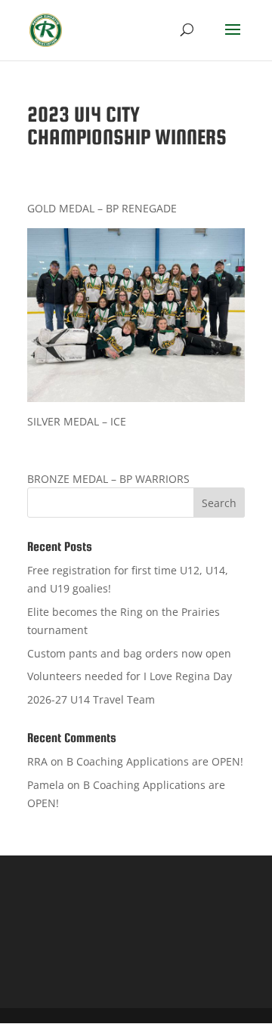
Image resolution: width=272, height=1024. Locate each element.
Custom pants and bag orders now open (129, 653)
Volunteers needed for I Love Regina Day (129, 676)
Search (219, 503)
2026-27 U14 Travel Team (91, 699)
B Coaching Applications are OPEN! (154, 761)
